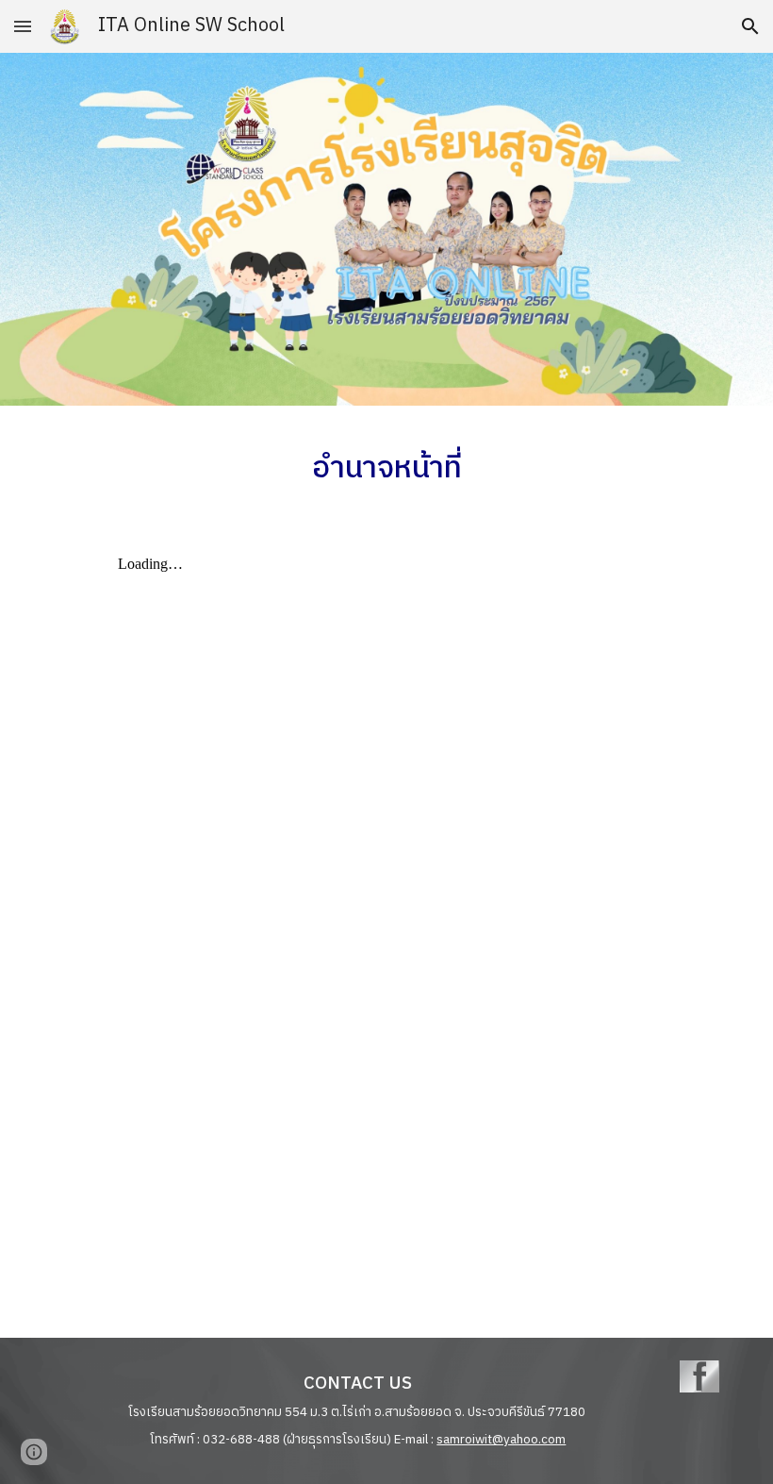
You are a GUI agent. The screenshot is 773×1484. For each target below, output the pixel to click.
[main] (386, 465)
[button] (22, 26)
